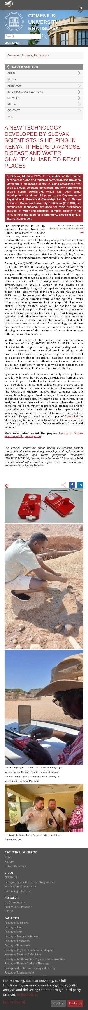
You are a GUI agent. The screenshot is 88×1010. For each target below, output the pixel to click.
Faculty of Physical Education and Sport (29, 950)
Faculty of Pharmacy (17, 945)
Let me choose (14, 1002)
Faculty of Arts (13, 932)
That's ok (75, 1003)
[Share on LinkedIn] (80, 484)
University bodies (15, 866)
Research (14, 85)
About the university (21, 852)
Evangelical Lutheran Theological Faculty (30, 968)
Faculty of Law (13, 927)
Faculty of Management (19, 972)
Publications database (18, 907)
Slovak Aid (71, 416)
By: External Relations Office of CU (66, 230)
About (12, 73)
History (9, 861)
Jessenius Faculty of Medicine (23, 954)
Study (11, 79)
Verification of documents (21, 886)
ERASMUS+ (12, 877)
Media (11, 104)
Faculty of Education (17, 941)
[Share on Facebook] (72, 484)
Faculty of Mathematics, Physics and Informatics (35, 959)
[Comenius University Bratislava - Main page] (14, 22)
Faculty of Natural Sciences (21, 936)
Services (13, 98)
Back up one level (25, 67)
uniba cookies (27, 994)
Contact (13, 110)
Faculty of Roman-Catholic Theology (27, 963)
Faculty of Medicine (17, 923)
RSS (9, 117)
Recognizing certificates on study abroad (30, 882)
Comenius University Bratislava (27, 55)
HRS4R (9, 911)
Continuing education (18, 891)
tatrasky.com (33, 436)
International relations (25, 92)
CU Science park (15, 902)
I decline (58, 1003)
